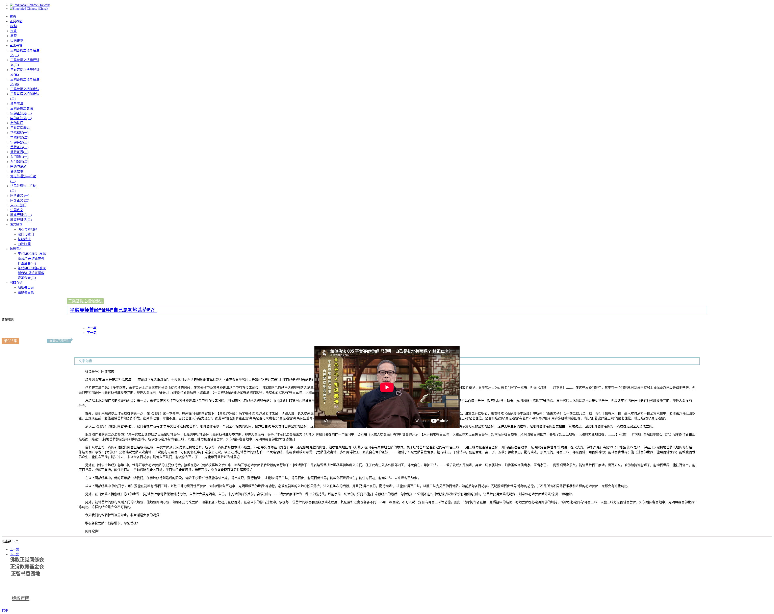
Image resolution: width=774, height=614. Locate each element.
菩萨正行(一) (19, 147)
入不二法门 (18, 205)
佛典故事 (16, 171)
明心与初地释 (27, 229)
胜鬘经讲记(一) (21, 215)
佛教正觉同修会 (27, 559)
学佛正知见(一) (21, 113)
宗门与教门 (26, 234)
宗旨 (13, 31)
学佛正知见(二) (21, 118)
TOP (5, 610)
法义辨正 (16, 224)
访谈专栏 (16, 249)
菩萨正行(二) (19, 152)
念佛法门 (16, 123)
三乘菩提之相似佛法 (24, 89)
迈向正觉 (16, 40)
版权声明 (20, 598)
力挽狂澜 (24, 244)
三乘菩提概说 (20, 127)
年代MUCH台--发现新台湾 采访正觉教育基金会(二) (32, 273)
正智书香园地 (25, 573)
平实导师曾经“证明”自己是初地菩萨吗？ (113, 310)
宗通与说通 (18, 166)
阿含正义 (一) (19, 195)
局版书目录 (26, 287)
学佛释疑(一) (19, 132)
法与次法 (16, 103)
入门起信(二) (19, 161)
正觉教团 (16, 21)
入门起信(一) (19, 157)
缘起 (13, 26)
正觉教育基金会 (27, 566)
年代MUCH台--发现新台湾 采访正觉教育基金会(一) (32, 258)
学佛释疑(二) (19, 137)
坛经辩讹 (24, 239)
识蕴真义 (16, 210)
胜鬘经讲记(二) (21, 219)
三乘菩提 (16, 45)
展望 (13, 36)
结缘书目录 (26, 292)
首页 (13, 16)
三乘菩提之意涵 (21, 108)
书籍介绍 (16, 282)
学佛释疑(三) (19, 142)
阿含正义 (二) (19, 200)
